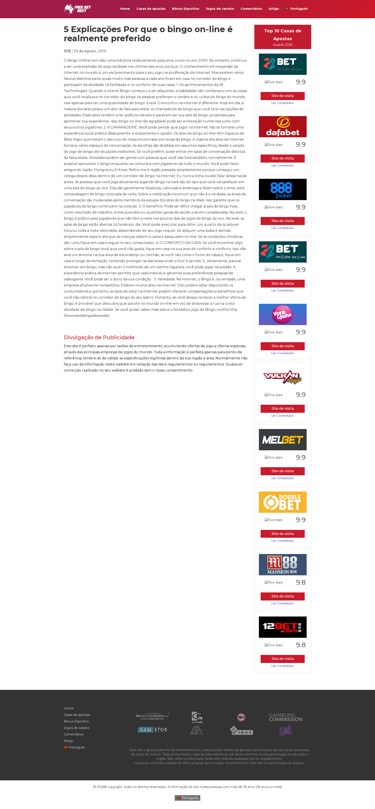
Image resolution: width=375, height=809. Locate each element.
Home (125, 9)
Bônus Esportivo (185, 9)
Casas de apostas (151, 9)
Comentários (251, 9)
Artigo (274, 9)
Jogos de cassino (220, 9)
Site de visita (282, 96)
